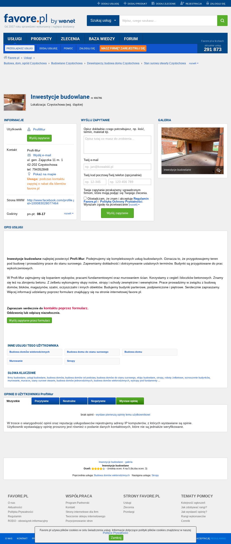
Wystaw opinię (128, 401)
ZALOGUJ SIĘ (217, 3)
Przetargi (128, 511)
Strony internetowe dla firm (82, 511)
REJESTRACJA (194, 3)
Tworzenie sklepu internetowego (85, 516)
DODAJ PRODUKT (137, 3)
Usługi (127, 502)
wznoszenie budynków (197, 377)
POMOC (68, 48)
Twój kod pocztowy (96, 175)
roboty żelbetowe (174, 377)
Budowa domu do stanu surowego (88, 351)
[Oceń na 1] (93, 468)
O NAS (8, 538)
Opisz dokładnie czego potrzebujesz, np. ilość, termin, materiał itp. (114, 130)
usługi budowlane (36, 377)
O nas (11, 502)
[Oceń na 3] (98, 468)
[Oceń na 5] (103, 468)
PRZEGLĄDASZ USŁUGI (20, 48)
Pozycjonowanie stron (79, 521)
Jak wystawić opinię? (194, 511)
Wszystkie (13, 401)
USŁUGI (15, 38)
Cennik (185, 521)
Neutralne (69, 401)
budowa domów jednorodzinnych (74, 380)
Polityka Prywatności (20, 511)
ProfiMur (39, 129)
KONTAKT (22, 538)
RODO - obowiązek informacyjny (28, 521)
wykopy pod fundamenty (144, 380)
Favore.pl (40, 19)
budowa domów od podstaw (80, 377)
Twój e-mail (91, 159)
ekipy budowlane (146, 377)
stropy (160, 377)
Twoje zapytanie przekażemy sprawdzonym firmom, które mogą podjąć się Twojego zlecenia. (116, 191)
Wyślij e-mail (42, 155)
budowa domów (55, 377)
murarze (25, 380)
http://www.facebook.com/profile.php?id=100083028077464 (54, 201)
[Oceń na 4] (101, 468)
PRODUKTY (41, 38)
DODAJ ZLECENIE (166, 3)
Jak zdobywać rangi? (194, 507)
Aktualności (15, 507)
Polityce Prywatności (115, 533)
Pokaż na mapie (44, 174)
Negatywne (98, 401)
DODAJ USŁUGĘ (110, 3)
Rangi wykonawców (193, 516)
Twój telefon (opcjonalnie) (125, 175)
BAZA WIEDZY (102, 38)
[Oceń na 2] (95, 468)
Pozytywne (42, 401)
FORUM (131, 38)
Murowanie (16, 361)
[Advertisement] (112, 83)
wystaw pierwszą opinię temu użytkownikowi (123, 414)
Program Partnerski (77, 502)
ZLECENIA (70, 38)
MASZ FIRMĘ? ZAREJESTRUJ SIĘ (123, 48)
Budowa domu (133, 351)
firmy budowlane (16, 377)
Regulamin (14, 516)
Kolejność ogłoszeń (193, 502)
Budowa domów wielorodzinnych (29, 351)
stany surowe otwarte (43, 380)
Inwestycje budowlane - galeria (115, 462)
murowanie (14, 380)
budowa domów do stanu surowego (116, 377)
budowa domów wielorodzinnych (111, 380)
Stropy (71, 361)
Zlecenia (128, 507)
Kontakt (70, 507)
